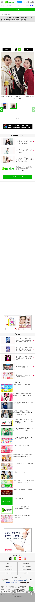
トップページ (4, 6)
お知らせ (19, 2)
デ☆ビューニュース (14, 6)
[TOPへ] (31, 589)
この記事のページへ (17, 176)
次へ (28, 49)
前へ (6, 49)
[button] (33, 109)
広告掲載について (8, 566)
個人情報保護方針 (8, 572)
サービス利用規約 (8, 569)
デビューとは (8, 563)
